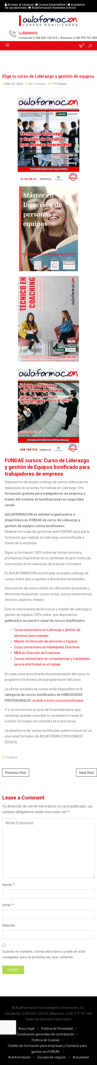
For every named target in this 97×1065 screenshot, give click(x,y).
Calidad (12, 757)
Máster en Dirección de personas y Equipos (45, 641)
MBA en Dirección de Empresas (37, 653)
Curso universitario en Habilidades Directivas (47, 647)
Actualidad (81, 1057)
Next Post (86, 772)
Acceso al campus (20, 4)
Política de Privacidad (57, 1028)
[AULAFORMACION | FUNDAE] (48, 20)
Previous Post (15, 772)
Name (7, 884)
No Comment (37, 84)
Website (8, 925)
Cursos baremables (52, 4)
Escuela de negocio (51, 1057)
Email (6, 905)
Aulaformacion (19, 1057)
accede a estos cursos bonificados (57, 700)
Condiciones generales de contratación (45, 1034)
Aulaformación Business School (54, 7)
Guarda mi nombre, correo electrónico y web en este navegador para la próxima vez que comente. (43, 954)
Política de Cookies (46, 1040)
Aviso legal (26, 1028)
